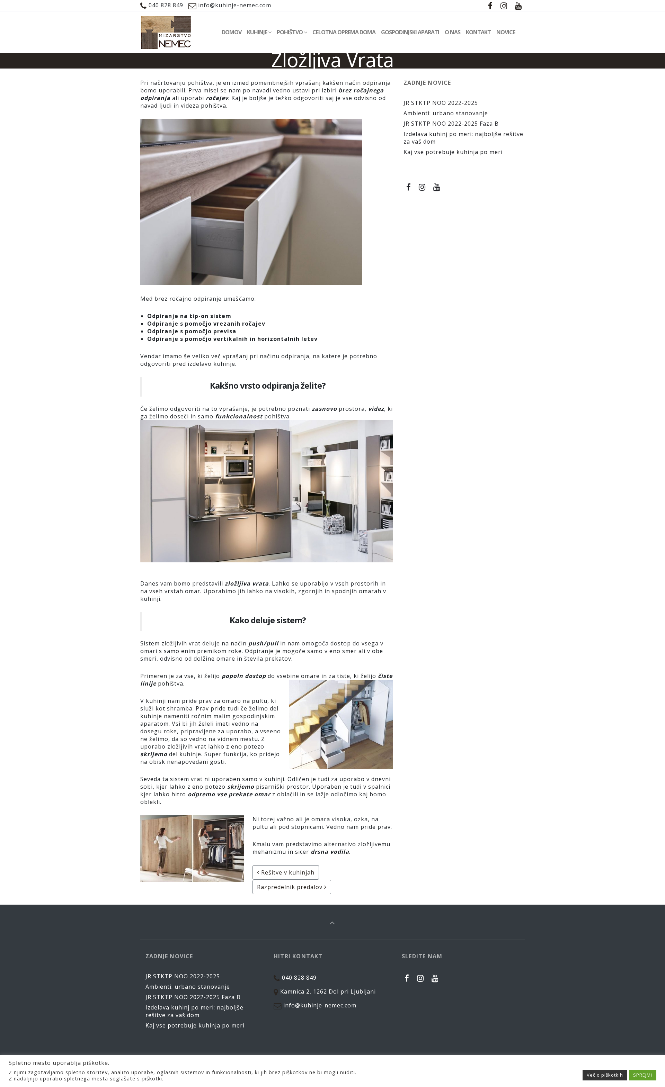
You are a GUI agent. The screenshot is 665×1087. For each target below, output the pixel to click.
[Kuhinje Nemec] (166, 32)
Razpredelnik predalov (290, 887)
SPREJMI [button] (642, 1075)
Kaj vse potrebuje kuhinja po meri (453, 152)
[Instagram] (503, 6)
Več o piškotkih (605, 1075)
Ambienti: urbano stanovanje (446, 113)
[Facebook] (490, 6)
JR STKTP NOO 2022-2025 (441, 103)
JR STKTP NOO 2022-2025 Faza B (451, 123)
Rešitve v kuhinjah (286, 872)
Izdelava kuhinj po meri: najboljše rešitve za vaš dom (194, 1011)
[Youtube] (518, 6)
